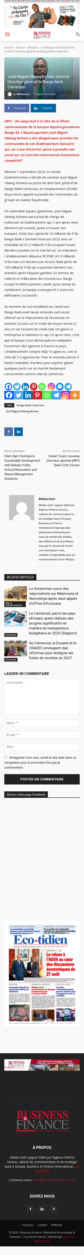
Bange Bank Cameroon (30, 405)
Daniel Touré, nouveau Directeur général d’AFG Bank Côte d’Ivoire (63, 460)
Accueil (8, 47)
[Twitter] (17, 386)
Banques (33, 47)
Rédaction (23, 94)
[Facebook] (8, 386)
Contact (42, 1225)
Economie (11, 634)
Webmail (56, 1225)
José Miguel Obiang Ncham (22, 411)
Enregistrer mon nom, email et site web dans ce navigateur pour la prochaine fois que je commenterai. (40, 762)
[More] (75, 395)
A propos (28, 1225)
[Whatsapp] (42, 386)
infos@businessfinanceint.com (54, 1180)
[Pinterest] (33, 386)
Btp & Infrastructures (14, 604)
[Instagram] (51, 386)
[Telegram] (68, 386)
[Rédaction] (10, 94)
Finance (20, 47)
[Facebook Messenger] (60, 386)
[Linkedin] (25, 386)
